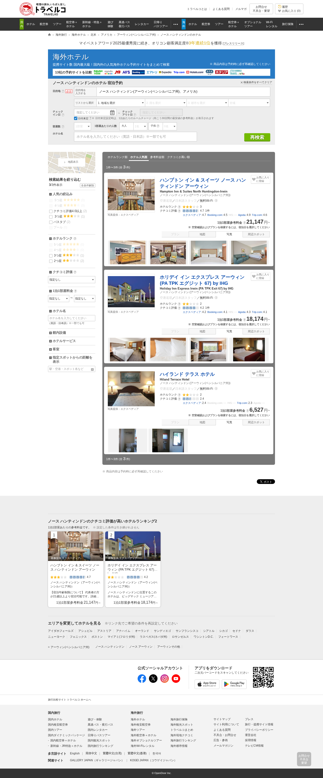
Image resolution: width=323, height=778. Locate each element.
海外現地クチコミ (181, 735)
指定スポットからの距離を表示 (72, 359)
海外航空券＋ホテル (143, 735)
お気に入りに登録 (262, 179)
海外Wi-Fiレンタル (142, 746)
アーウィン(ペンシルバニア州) (210, 195)
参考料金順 (157, 157)
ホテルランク (64, 238)
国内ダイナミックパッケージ (66, 735)
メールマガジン (223, 745)
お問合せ (261, 8)
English (75, 753)
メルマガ (241, 9)
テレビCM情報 (254, 745)
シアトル (208, 631)
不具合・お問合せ (225, 735)
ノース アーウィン (141, 646)
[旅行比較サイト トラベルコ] (49, 35)
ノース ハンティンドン (174, 195)
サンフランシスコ (187, 631)
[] (233, 43)
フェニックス (78, 636)
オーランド (142, 631)
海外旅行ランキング (183, 740)
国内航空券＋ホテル (63, 740)
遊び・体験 (95, 719)
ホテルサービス (64, 341)
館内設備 (59, 332)
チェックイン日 (58, 113)
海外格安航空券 (141, 724)
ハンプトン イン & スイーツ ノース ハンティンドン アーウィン (203, 183)
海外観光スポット (181, 724)
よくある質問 (221, 9)
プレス (249, 719)
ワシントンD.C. (204, 636)
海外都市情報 (179, 746)
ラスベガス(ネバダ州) (153, 636)
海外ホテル (71, 57)
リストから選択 (84, 102)
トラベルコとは (197, 9)
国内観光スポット (99, 740)
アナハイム (123, 631)
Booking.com (214, 215)
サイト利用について (226, 724)
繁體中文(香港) (137, 753)
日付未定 (83, 118)
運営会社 (250, 735)
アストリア (104, 631)
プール (60, 227)
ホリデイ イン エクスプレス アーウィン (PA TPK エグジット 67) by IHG (202, 280)
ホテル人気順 (138, 157)
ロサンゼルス (180, 636)
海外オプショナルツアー (146, 740)
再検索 (257, 137)
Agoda (241, 215)
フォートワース (228, 636)
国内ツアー (55, 729)
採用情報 (250, 740)
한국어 (157, 753)
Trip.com (257, 215)
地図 (202, 234)
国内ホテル (55, 719)
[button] (216, 200)
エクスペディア (192, 215)
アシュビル (85, 631)
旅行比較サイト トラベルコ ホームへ (69, 699)
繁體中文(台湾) (112, 753)
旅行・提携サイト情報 (259, 724)
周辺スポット (256, 234)
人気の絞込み (63, 194)
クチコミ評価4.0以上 (70, 211)
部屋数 (57, 126)
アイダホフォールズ (61, 631)
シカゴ (223, 631)
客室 (56, 349)
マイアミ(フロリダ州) (121, 636)
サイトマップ (222, 719)
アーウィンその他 (168, 646)
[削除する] (92, 369)
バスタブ (61, 222)
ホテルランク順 (117, 157)
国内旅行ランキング (100, 746)
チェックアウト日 (127, 113)
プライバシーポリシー (259, 729)
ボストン (97, 636)
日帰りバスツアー (99, 735)
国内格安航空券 (58, 724)
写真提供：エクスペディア (123, 214)
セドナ (236, 631)
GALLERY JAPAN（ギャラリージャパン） (97, 760)
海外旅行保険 (179, 719)
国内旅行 (54, 712)
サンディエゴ (162, 631)
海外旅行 (137, 712)
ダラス (250, 631)
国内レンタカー (98, 729)
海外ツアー (138, 729)
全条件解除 (87, 185)
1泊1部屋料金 (64, 291)
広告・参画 (221, 740)
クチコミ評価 (64, 272)
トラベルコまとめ (181, 729)
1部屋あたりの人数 (106, 125)
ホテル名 (58, 133)
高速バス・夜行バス (100, 724)
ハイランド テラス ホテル (187, 374)
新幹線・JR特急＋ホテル (66, 746)
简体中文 (91, 753)
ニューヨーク (56, 636)
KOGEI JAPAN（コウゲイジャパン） (153, 760)
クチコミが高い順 (178, 157)
